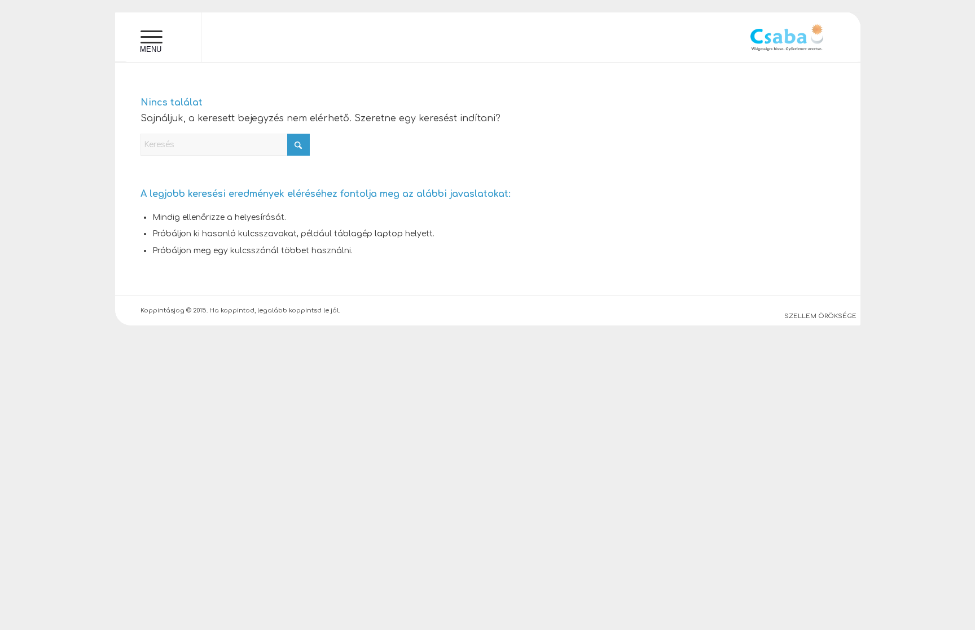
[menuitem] (151, 37)
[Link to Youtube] (218, 40)
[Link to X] (274, 40)
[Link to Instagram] (256, 40)
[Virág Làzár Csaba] (787, 37)
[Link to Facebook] (237, 40)
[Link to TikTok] (293, 40)
